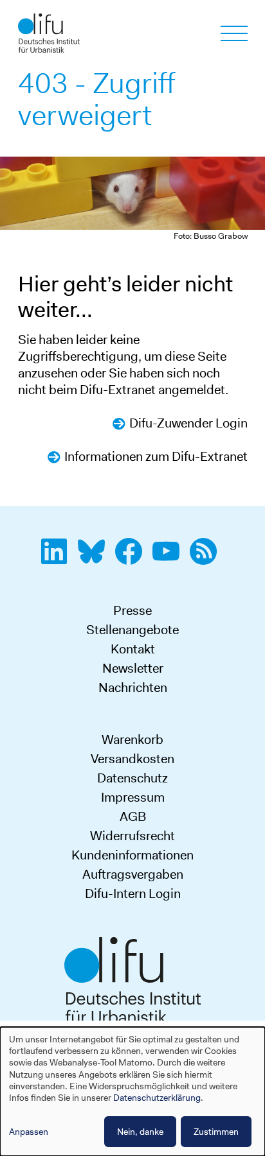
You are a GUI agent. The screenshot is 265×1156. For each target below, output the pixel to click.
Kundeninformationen (132, 855)
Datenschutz (132, 778)
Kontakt (133, 649)
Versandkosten (132, 758)
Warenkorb (132, 739)
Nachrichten (132, 687)
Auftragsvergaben (132, 874)
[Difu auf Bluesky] (95, 558)
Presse (132, 610)
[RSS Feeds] (207, 558)
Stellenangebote (132, 629)
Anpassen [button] (28, 1131)
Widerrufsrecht (132, 835)
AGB (133, 816)
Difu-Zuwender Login (188, 423)
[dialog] (132, 1091)
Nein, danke (140, 1131)
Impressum (133, 797)
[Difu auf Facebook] (132, 558)
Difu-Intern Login (133, 893)
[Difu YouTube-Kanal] (169, 558)
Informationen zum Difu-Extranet (156, 456)
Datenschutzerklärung (157, 1097)
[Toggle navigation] (234, 33)
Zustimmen (216, 1131)
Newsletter (132, 668)
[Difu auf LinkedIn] (58, 558)
